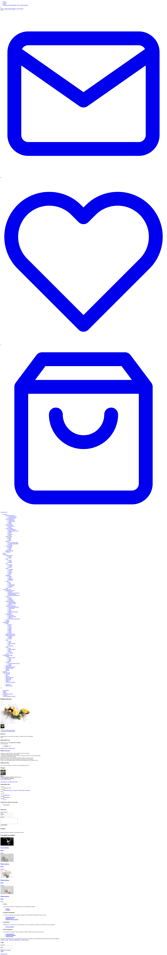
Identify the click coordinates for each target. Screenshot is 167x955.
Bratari (9, 556)
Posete (9, 533)
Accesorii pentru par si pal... (14, 663)
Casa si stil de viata (7, 589)
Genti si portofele (9, 528)
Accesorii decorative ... (10, 515)
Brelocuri (8, 541)
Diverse (10, 562)
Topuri (7, 623)
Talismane (10, 580)
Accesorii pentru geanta (13, 542)
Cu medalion (11, 585)
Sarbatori (7, 596)
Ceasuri (9, 557)
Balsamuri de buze (12, 594)
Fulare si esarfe (9, 536)
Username (3, 944)
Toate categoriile (6, 672)
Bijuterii (4, 554)
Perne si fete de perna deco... (14, 618)
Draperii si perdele (12, 616)
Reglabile (10, 564)
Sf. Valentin (10, 600)
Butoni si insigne (9, 524)
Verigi (9, 574)
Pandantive (8, 575)
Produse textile (9, 614)
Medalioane (10, 578)
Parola (2, 947)
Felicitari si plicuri (12, 603)
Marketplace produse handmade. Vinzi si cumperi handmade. (15, 5)
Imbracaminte (6, 622)
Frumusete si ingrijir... (10, 590)
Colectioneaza (4, 731)
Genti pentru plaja (12, 529)
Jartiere (9, 664)
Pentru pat (10, 617)
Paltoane (10, 637)
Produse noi (8, 684)
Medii (9, 582)
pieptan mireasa (6, 795)
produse (4, 692)
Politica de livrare (4, 748)
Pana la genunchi (11, 643)
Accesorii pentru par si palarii (9, 696)
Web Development (25, 939)
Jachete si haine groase (10, 635)
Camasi (9, 628)
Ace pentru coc (11, 520)
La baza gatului (11, 584)
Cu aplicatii (10, 645)
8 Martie (10, 598)
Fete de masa (11, 615)
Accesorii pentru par (10, 519)
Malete (9, 630)
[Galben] (3, 792)
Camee (9, 560)
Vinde (4, 3)
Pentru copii (8, 679)
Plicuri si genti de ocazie (13, 530)
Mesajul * (3, 817)
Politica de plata (11, 748)
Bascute (10, 547)
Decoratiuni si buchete (10, 666)
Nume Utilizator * (4, 812)
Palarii (9, 549)
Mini (9, 650)
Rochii (7, 647)
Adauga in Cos (12, 730)
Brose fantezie (11, 526)
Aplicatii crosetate (12, 517)
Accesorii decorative (12, 516)
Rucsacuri (10, 534)
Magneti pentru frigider (13, 611)
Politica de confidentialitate (14, 939)
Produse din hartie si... (10, 601)
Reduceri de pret (9, 685)
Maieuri (10, 629)
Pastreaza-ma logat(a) (6, 950)
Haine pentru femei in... (10, 634)
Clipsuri (10, 570)
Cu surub (10, 571)
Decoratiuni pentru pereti (13, 607)
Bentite (9, 522)
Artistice (10, 576)
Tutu (9, 644)
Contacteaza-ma (4, 781)
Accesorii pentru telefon (13, 543)
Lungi (9, 583)
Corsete (9, 631)
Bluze (9, 625)
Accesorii (5, 514)
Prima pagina (6, 690)
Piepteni (10, 523)
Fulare (9, 539)
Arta (4, 553)
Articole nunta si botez (7, 655)
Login (4, 1)
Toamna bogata (6, 804)
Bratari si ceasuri (9, 555)
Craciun (10, 597)
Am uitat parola (4, 953)
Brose (7, 558)
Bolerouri (10, 636)
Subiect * (2, 814)
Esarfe (9, 537)
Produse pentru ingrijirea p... (14, 593)
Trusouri (7, 670)
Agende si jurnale (12, 602)
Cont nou (5, 2)
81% (8, 779)
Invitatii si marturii (9, 668)
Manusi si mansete (9, 550)
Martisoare (8, 551)
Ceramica (8, 621)
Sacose (9, 535)
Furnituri (5, 671)
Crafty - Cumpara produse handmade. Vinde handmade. (12, 8)
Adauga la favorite (11, 731)
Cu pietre (10, 561)
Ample (9, 641)
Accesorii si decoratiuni (10, 605)
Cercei (7, 568)
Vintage (7, 681)
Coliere (7, 581)
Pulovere (10, 624)
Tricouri (10, 627)
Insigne (9, 527)
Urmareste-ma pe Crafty (13, 781)
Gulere (9, 540)
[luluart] (3, 774)
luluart (4, 691)
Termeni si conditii (4, 939)
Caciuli (9, 548)
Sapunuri (10, 591)
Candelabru (10, 569)
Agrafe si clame (11, 521)
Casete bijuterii (11, 608)
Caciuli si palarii (9, 546)
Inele (7, 563)
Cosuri (9, 609)
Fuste (7, 639)
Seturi (7, 588)
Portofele (10, 531)
